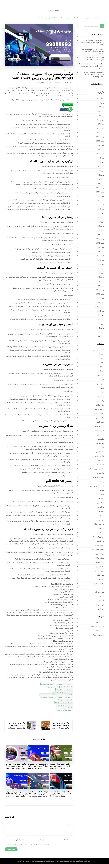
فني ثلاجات (100, 520)
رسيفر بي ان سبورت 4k (51, 226)
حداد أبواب (101, 447)
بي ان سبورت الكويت (59, 196)
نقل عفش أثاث (99, 605)
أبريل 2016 (100, 273)
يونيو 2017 (101, 213)
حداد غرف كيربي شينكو (96, 469)
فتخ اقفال (101, 511)
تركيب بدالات (100, 405)
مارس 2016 (100, 277)
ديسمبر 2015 (100, 290)
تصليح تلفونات (99, 426)
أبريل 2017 (100, 222)
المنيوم (102, 388)
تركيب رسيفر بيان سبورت (64, 694)
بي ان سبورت (46, 114)
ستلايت (102, 490)
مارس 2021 (100, 132)
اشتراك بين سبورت (56, 262)
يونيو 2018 (101, 162)
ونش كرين (101, 609)
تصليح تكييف (100, 422)
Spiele (102, 371)
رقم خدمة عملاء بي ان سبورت (49, 316)
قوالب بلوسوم (38, 861)
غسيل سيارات (99, 503)
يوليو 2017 (101, 209)
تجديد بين (58, 689)
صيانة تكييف (100, 498)
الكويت (78, 861)
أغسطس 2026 (99, 98)
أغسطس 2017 (99, 205)
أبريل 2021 (100, 128)
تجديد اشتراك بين (52, 687)
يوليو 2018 (101, 158)
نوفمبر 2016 (100, 243)
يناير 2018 (101, 183)
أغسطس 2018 (99, 154)
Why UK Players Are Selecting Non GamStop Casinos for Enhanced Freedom (91, 66)
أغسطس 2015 (99, 307)
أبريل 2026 (100, 115)
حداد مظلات (100, 473)
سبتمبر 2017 (100, 200)
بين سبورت (31, 472)
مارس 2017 (100, 226)
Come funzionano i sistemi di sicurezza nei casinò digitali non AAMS (92, 42)
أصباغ (102, 379)
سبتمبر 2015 (100, 302)
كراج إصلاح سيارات (98, 549)
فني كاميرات (100, 532)
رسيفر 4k (68, 697)
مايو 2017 (101, 217)
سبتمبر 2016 (100, 251)
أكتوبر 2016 (100, 247)
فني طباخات (100, 528)
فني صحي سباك (99, 524)
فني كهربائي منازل (98, 537)
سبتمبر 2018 (100, 149)
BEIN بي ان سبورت (98, 350)
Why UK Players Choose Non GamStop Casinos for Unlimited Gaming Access (92, 74)
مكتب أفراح (100, 579)
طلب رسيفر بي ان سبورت (64, 710)
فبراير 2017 (100, 230)
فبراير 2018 (100, 179)
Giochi (102, 358)
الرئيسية (57, 10)
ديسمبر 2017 (100, 188)
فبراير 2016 (100, 281)
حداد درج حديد (99, 456)
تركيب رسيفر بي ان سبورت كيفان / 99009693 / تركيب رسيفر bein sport (38, 766)
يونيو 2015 (101, 315)
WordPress (21, 861)
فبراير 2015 (100, 332)
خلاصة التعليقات (99, 631)
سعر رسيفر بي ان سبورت (64, 705)
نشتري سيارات (99, 592)
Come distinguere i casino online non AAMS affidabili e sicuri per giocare (92, 51)
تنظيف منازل (100, 439)
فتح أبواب (101, 507)
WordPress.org (98, 635)
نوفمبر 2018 (100, 141)
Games (101, 354)
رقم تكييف (101, 481)
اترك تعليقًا (39, 82)
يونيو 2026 (101, 107)
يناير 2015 (101, 336)
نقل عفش (101, 600)
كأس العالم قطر (31, 421)
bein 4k (69, 684)
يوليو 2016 (101, 260)
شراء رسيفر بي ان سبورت (64, 707)
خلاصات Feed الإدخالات (96, 626)
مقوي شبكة (100, 575)
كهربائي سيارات (99, 554)
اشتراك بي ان (32, 209)
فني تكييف (101, 515)
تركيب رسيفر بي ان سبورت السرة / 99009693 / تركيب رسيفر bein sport (60, 793)
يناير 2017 (101, 234)
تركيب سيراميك (99, 413)
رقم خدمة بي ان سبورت (96, 486)
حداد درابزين (100, 452)
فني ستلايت (57, 414)
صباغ (102, 494)
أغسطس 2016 (99, 256)
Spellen (101, 367)
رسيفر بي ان (59, 697)
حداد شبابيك (100, 464)
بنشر (102, 392)
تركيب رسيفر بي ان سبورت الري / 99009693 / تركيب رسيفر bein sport (60, 766)
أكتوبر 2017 (100, 196)
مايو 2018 (101, 166)
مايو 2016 (101, 268)
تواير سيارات (100, 443)
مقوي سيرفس (99, 571)
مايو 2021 (101, 124)
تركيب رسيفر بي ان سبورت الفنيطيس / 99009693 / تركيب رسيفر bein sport (38, 793)
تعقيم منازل (100, 435)
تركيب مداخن (100, 418)
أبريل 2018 (100, 171)
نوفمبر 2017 (100, 192)
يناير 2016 (101, 285)
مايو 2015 (101, 319)
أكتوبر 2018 (100, 145)
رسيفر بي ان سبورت (67, 70)
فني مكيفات (100, 541)
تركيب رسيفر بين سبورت (47, 694)
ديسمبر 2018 (100, 137)
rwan (66, 83)
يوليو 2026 (101, 103)
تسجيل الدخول (99, 622)
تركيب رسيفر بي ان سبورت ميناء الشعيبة (25, 100)
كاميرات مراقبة (99, 545)
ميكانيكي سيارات (99, 583)
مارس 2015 (100, 328)
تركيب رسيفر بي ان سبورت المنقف (61, 692)
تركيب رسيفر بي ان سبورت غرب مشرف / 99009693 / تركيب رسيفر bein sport (16, 793)
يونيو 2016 (101, 264)
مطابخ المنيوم (100, 566)
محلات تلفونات (99, 562)
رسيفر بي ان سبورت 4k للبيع (34, 574)
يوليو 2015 (101, 311)
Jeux (102, 362)
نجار (103, 588)
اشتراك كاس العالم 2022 (58, 421)
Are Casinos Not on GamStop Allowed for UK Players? (93, 58)
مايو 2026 (101, 111)
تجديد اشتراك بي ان (65, 687)
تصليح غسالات (99, 430)
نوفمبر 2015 (100, 294)
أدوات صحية (100, 375)
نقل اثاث (101, 596)
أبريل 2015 (100, 324)
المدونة (49, 10)
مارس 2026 (100, 120)
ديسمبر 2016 (100, 239)
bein (24, 402)
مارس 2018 (100, 175)
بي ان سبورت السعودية (58, 319)
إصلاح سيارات (99, 384)
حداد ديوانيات (100, 460)
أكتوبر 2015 (100, 298)
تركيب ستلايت (99, 409)
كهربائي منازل (99, 558)
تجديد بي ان (66, 472)
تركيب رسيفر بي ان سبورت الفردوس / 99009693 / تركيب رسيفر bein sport (16, 766)
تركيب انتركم (100, 401)
